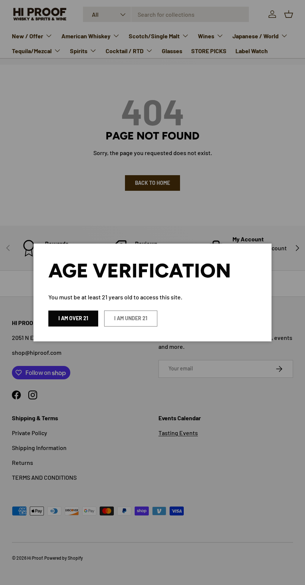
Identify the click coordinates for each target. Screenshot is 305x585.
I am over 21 (73, 318)
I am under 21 (130, 318)
